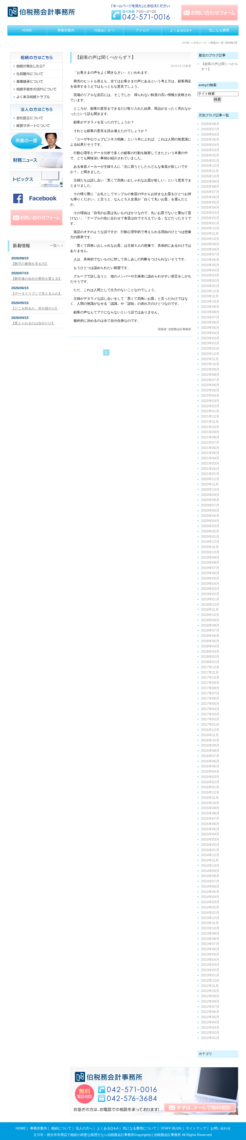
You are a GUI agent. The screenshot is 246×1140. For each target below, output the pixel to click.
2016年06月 (210, 761)
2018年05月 (210, 641)
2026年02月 (210, 155)
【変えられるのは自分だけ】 (33, 323)
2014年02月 (210, 907)
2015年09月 (210, 808)
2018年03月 (210, 651)
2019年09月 (210, 557)
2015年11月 (210, 798)
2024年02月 (210, 280)
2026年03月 (210, 150)
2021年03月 (210, 463)
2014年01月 (210, 912)
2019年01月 (210, 599)
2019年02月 (210, 594)
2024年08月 (210, 249)
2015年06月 (210, 824)
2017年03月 (210, 714)
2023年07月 (210, 317)
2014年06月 (210, 886)
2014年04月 (210, 897)
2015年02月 (210, 845)
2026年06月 (210, 134)
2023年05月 (210, 327)
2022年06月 (210, 385)
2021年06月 (210, 448)
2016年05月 (210, 766)
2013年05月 (210, 954)
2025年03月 (210, 213)
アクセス (142, 30)
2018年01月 (210, 662)
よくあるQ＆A (180, 30)
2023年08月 (210, 312)
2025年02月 (210, 218)
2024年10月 (210, 239)
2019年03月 (210, 589)
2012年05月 (210, 1017)
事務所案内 (65, 30)
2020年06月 (210, 510)
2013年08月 (210, 939)
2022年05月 (210, 390)
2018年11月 (210, 609)
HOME (27, 30)
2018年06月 (210, 636)
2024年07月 (210, 254)
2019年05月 (210, 578)
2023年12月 (210, 291)
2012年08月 (210, 1001)
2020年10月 (210, 489)
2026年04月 (210, 145)
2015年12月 (210, 792)
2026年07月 (210, 129)
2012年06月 (210, 1012)
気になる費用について (139, 1128)
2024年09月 (210, 244)
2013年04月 (210, 959)
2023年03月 (210, 338)
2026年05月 (210, 139)
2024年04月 (210, 270)
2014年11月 (210, 860)
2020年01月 (210, 536)
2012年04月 (210, 1022)
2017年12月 (210, 667)
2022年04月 (210, 395)
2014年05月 (210, 892)
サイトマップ (196, 1128)
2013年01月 (210, 975)
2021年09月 (210, 432)
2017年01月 (210, 724)
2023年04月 (210, 333)
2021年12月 (210, 416)
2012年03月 (210, 1027)
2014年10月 (210, 865)
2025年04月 (210, 207)
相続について (61, 1128)
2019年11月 (210, 547)
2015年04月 (210, 834)
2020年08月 (210, 500)
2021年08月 (210, 437)
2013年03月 (210, 965)
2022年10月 (210, 364)
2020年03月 (210, 526)
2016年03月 (210, 777)
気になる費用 (219, 30)
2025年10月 (210, 176)
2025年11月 (210, 171)
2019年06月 (210, 573)
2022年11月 (210, 359)
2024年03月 (210, 275)
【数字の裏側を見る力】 (29, 264)
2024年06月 (210, 260)
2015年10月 (210, 803)
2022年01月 (210, 411)
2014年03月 (210, 902)
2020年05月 (210, 516)
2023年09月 (210, 307)
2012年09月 (210, 996)
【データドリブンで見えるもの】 (36, 293)
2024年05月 (210, 265)
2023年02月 (210, 343)
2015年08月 (210, 813)
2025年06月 (210, 197)
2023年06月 (210, 322)
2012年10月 (210, 991)
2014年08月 (210, 876)
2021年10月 (210, 427)
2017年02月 (210, 719)
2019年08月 (210, 562)
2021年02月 (210, 469)
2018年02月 (210, 656)
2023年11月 (210, 296)
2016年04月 (210, 771)
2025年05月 (210, 202)
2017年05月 (210, 703)
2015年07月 (210, 818)
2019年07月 (210, 568)
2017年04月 (210, 709)
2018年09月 (210, 620)
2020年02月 (210, 531)
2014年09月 (210, 871)
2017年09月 (210, 683)
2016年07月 (210, 756)
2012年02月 (210, 1032)
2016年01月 (210, 787)
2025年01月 (210, 223)
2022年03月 (210, 401)
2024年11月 (210, 233)
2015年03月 (210, 839)
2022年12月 (210, 354)
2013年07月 (210, 944)
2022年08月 (210, 374)
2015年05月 (210, 829)
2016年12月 (210, 730)
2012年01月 (210, 1038)
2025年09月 (210, 181)
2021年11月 (210, 422)
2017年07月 (210, 693)
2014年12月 (210, 855)
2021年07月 (210, 442)
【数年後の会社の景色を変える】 (36, 279)
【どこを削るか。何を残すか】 (34, 308)
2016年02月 (210, 782)
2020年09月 (210, 495)
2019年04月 (210, 583)
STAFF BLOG (171, 1128)
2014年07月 (210, 881)
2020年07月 (210, 505)
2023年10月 (210, 301)
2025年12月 (210, 165)
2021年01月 (210, 474)
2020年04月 (210, 521)
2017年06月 (210, 698)
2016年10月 (210, 740)
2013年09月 (210, 933)
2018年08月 (210, 625)
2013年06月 (210, 949)
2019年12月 (210, 541)
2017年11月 (210, 672)
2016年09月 (210, 745)
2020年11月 (210, 484)
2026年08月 (210, 124)
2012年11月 (210, 986)
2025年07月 (210, 192)
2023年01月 (210, 348)
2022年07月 (210, 380)
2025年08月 (210, 186)
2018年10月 (210, 615)
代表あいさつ (104, 30)
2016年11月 (210, 735)
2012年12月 (210, 980)
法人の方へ (84, 1128)
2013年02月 (210, 970)
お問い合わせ (220, 1128)
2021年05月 (210, 453)
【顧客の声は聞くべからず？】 (105, 57)
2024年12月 (210, 228)
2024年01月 (210, 286)
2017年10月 (210, 677)
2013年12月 (210, 918)
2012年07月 (210, 1007)
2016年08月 (210, 750)
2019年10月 (210, 552)
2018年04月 (210, 646)
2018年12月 (210, 604)
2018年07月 (210, 630)
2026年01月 (210, 160)
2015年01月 (210, 850)
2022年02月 (210, 406)
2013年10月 (210, 928)
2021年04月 (210, 458)
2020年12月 (210, 479)
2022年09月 (210, 369)
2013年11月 (210, 923)
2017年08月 (210, 688)
